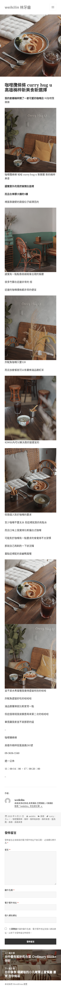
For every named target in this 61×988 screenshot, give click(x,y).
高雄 (42, 816)
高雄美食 (18, 822)
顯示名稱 (10, 890)
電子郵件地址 (12, 902)
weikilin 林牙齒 (18, 7)
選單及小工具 (52, 7)
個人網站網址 (11, 915)
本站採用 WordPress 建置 (16, 984)
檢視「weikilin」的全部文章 (27, 806)
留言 (8, 849)
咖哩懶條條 (17, 819)
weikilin (32, 816)
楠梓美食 (46, 819)
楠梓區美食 (35, 819)
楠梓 (26, 819)
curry (51, 816)
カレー (8, 819)
